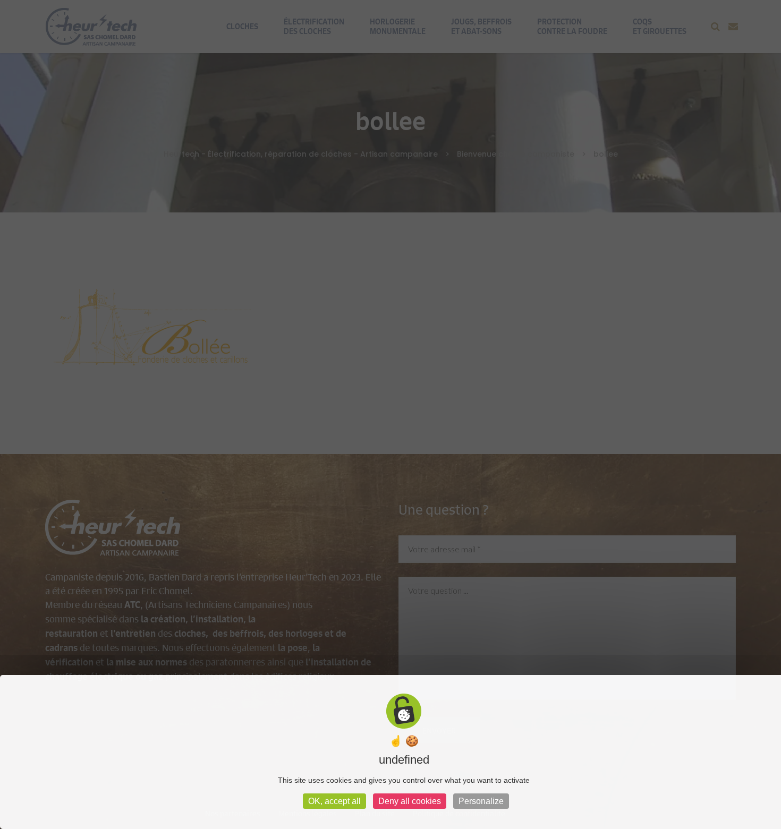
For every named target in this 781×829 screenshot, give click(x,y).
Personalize (481, 801)
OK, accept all (334, 801)
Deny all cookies (409, 801)
